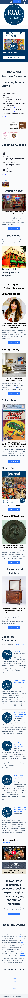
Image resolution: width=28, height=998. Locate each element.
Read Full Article (14, 228)
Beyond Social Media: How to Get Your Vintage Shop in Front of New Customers (14, 325)
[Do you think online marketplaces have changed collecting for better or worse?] (7, 745)
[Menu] (25, 14)
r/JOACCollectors (19, 644)
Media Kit (14, 988)
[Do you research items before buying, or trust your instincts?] (7, 812)
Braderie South (10, 95)
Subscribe (17, 1)
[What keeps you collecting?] (7, 654)
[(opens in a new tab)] (14, 125)
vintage (15, 387)
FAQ (14, 985)
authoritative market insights (17, 956)
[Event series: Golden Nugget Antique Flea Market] (14, 112)
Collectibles (4, 934)
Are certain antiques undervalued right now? (19, 682)
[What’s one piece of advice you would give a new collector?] (7, 717)
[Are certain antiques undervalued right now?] (7, 685)
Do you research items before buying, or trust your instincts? (20, 809)
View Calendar (5, 116)
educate (22, 953)
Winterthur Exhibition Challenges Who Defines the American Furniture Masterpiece (14, 611)
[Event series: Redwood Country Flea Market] (14, 97)
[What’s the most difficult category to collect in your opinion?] (7, 780)
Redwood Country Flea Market (13, 99)
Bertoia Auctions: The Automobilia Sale (16, 154)
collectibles (22, 955)
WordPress (18, 971)
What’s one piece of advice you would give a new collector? (20, 714)
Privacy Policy (14, 975)
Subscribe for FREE (14, 914)
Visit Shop (4, 280)
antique (17, 240)
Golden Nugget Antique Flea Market (15, 113)
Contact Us (14, 981)
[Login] (24, 2)
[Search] (11, 2)
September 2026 (14, 506)
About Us (14, 978)
